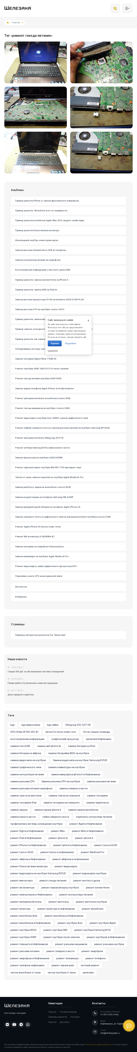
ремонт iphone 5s (58, 838)
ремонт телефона (96, 958)
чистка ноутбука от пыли (62, 972)
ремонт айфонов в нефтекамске (71, 859)
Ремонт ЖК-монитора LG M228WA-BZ (34, 536)
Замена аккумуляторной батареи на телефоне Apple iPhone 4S (47, 507)
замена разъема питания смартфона (31, 788)
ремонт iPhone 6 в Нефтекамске (28, 845)
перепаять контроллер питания (94, 816)
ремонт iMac (58, 831)
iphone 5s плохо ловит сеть (61, 732)
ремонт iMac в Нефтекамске (88, 831)
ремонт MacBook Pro (92, 852)
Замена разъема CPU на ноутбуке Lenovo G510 (39, 309)
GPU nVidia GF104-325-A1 (24, 732)
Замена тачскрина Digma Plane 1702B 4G (35, 359)
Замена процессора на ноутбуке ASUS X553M (38, 457)
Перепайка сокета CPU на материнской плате (38, 576)
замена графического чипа (25, 767)
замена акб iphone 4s (49, 746)
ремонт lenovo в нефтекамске (57, 852)
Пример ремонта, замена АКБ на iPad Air (36, 290)
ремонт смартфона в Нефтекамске (29, 958)
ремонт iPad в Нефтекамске (26, 838)
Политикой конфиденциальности (99, 1044)
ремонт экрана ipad (63, 965)
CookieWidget (53, 351)
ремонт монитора (20, 908)
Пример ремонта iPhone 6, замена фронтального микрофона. (47, 201)
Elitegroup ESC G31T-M (77, 725)
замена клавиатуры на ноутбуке (66, 767)
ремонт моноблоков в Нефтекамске (30, 923)
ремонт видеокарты (66, 866)
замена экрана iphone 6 (47, 809)
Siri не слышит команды (96, 732)
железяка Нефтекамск (98, 739)
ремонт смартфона (92, 951)
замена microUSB (20, 746)
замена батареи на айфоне (25, 753)
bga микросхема (31, 725)
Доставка (64, 1022)
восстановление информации (27, 739)
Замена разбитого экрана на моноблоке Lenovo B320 (43, 487)
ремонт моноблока (92, 908)
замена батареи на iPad (81, 746)
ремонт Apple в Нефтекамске (86, 824)
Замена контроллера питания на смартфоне (37, 260)
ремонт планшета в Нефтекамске (29, 944)
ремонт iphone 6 (84, 838)
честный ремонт (90, 965)
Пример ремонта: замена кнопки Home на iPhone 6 (41, 280)
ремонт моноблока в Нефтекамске (64, 915)
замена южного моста (23, 816)
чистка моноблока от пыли (25, 972)
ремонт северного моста (60, 951)
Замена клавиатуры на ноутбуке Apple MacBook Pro (41, 556)
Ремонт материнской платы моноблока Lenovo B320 (42, 398)
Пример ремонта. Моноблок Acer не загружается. (41, 210)
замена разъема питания (101, 781)
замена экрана (18, 809)
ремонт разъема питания (24, 951)
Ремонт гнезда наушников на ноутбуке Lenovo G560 (42, 408)
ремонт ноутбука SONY (23, 937)
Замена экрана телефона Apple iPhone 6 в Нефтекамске (44, 388)
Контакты (75, 1017)
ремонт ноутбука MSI (55, 930)
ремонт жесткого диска (86, 880)
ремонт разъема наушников (71, 944)
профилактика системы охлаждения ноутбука (36, 824)
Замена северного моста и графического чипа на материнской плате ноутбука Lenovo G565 (63, 517)
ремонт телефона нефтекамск (27, 965)
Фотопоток (21, 587)
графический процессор (65, 739)
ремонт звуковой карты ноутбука (60, 887)
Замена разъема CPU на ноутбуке (61, 781)
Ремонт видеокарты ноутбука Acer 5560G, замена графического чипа (51, 418)
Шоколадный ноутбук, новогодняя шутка (36, 240)
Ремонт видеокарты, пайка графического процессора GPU (45, 566)
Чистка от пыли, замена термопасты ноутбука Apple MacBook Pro (49, 477)
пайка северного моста (56, 816)
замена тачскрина (97, 795)
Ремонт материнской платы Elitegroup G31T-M (39, 438)
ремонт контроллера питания (76, 894)
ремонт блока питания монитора (29, 866)
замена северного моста (73, 788)
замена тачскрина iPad (23, 802)
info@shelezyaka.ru (110, 1033)
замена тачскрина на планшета (62, 802)
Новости (52, 1022)
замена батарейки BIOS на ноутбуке (68, 753)
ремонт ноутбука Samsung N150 (92, 930)
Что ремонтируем (68, 1012)
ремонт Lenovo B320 (105, 845)
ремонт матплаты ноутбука (91, 901)
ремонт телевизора (67, 958)
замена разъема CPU (22, 781)
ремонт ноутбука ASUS (23, 930)
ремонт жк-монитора (22, 887)
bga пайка (52, 725)
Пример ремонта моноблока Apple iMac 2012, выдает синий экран (49, 220)
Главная (16, 22)
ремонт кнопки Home (98, 887)
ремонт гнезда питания (53, 880)
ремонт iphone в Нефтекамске (70, 845)
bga (12, 725)
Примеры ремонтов (57, 1017)
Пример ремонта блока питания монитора (37, 230)
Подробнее (70, 343)
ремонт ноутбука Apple (103, 923)
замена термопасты (97, 802)
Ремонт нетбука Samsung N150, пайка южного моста (42, 448)
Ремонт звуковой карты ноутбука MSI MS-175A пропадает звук (48, 467)
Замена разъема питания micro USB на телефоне (40, 250)
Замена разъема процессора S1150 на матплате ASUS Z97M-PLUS (49, 299)
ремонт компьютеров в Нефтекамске (31, 894)
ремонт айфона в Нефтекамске (27, 859)
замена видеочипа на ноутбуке (28, 760)
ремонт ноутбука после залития (61, 937)
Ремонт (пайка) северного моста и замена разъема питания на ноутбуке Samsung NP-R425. (62, 428)
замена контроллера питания (27, 774)
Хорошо (54, 343)
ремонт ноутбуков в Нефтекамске (106, 937)
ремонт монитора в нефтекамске (56, 908)
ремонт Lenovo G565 (21, 852)
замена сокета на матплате (26, 795)
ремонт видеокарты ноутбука (89, 873)
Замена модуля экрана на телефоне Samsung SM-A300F (44, 497)
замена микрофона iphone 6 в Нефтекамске (75, 774)
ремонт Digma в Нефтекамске (27, 831)
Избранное (21, 597)
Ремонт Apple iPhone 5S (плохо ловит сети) (37, 527)
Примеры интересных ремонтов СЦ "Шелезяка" (40, 635)
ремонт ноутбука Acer (70, 923)
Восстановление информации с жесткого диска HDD (42, 270)
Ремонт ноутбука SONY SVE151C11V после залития (41, 369)
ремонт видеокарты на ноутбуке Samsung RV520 (38, 873)
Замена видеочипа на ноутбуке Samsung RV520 (80, 760)
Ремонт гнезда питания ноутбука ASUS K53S (38, 378)
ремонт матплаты (59, 901)
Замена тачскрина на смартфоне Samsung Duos (39, 546)
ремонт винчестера (21, 880)
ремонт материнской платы (26, 901)
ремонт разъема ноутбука (109, 944)
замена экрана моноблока (83, 809)
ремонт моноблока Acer (23, 915)
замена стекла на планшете (64, 795)
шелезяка (88, 972)
